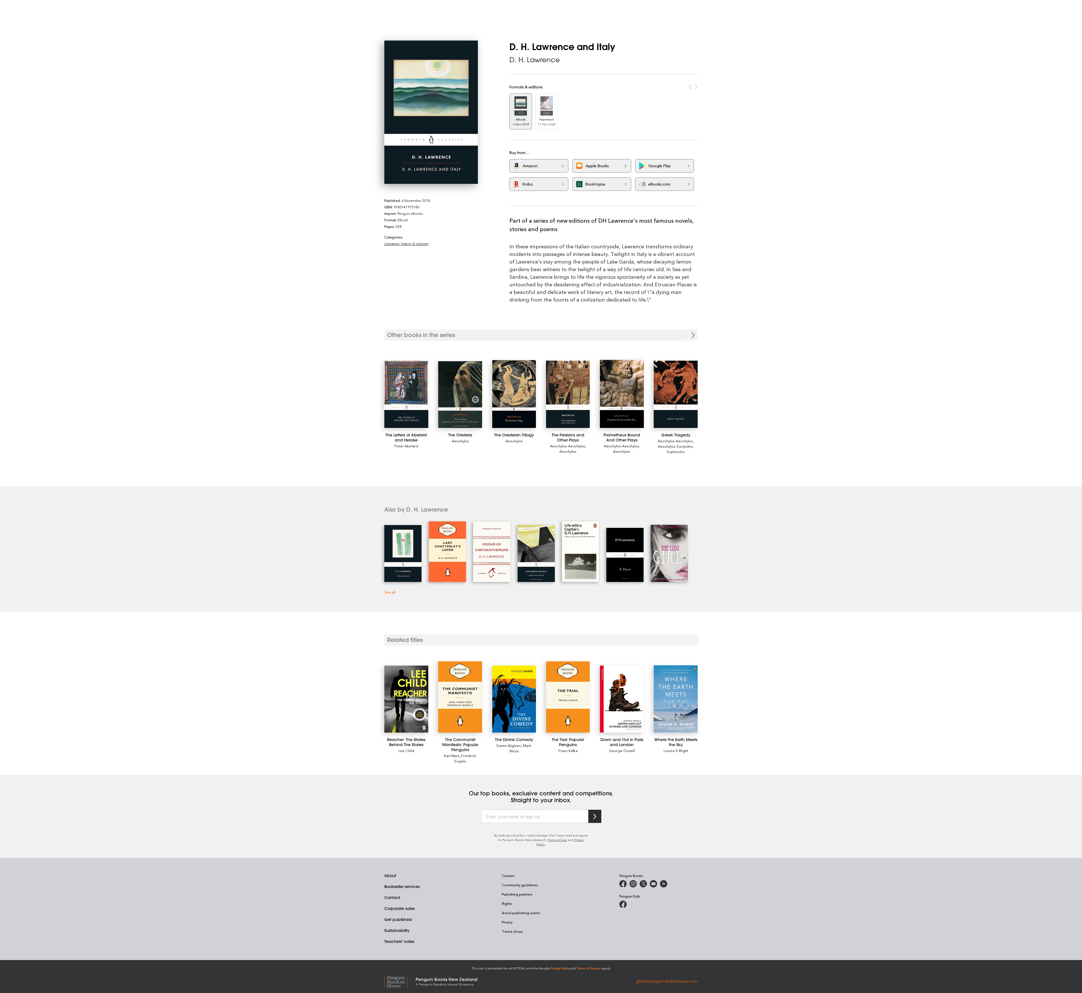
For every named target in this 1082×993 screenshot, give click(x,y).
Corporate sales (399, 908)
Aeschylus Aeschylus (567, 445)
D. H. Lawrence (534, 59)
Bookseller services (402, 886)
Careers (508, 875)
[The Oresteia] (460, 394)
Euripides (685, 446)
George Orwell (622, 750)
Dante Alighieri (508, 745)
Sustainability (396, 930)
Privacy (507, 922)
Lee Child (406, 750)
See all (390, 592)
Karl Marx (452, 755)
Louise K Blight (676, 750)
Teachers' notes (399, 941)
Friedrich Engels (465, 758)
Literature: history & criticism (406, 243)
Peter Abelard (406, 445)
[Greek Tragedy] (676, 394)
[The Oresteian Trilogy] (514, 394)
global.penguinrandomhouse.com (666, 981)
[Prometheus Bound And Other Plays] (622, 394)
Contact (392, 897)
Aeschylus (460, 440)
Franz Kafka (568, 750)
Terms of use (512, 931)
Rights (507, 903)
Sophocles (675, 451)
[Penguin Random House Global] (400, 981)
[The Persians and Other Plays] (568, 394)
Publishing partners (517, 894)
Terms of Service (589, 968)
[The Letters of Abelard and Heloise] (406, 394)
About (390, 875)
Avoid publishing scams (521, 912)
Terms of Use (557, 839)
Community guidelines (520, 884)
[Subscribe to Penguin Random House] (594, 816)
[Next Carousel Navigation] (693, 335)
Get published (398, 919)
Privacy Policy (560, 968)
